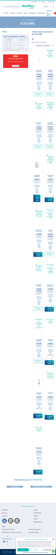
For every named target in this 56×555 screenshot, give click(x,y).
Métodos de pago (34, 532)
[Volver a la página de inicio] (28, 7)
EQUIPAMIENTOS (38, 522)
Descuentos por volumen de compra (11, 532)
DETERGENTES (37, 513)
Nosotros (46, 6)
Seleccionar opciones (38, 94)
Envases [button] (13, 13)
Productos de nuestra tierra (49, 13)
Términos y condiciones (8, 529)
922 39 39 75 (35, 1)
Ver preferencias (48, 549)
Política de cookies (27, 552)
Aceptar (23, 549)
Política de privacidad (37, 552)
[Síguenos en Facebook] (48, 1)
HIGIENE (36, 519)
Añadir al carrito (37, 199)
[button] (53, 539)
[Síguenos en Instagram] (51, 1)
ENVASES (36, 516)
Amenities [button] (19, 13)
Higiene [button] (25, 13)
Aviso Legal (45, 552)
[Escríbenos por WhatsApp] (53, 1)
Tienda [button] (6, 13)
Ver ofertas (15, 66)
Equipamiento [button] (41, 13)
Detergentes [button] (32, 13)
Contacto (43, 1)
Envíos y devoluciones (35, 529)
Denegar (36, 549)
